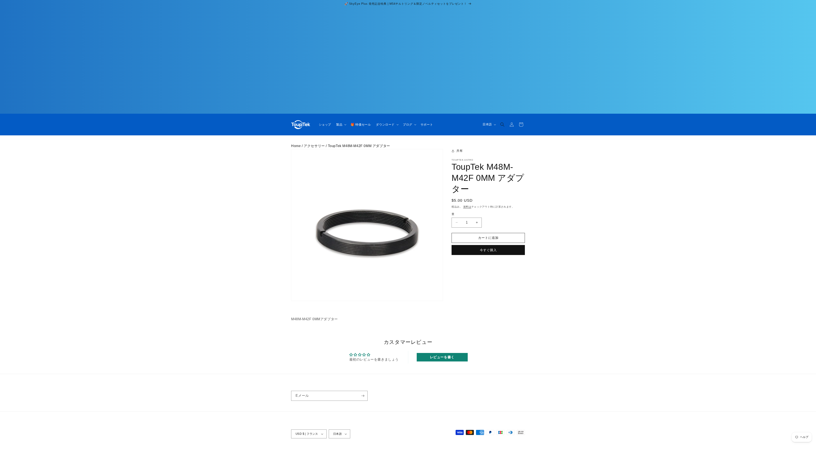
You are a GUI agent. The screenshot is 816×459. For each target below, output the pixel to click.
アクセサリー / (316, 146)
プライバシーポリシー (391, 448)
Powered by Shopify (337, 448)
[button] (341, 124)
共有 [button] (459, 150)
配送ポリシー (435, 448)
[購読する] (362, 396)
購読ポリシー (470, 448)
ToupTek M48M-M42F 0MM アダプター (359, 146)
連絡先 (452, 448)
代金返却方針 (364, 448)
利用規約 (416, 448)
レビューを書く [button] (442, 357)
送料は (467, 206)
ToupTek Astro (313, 448)
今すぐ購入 (488, 250)
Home (296, 146)
